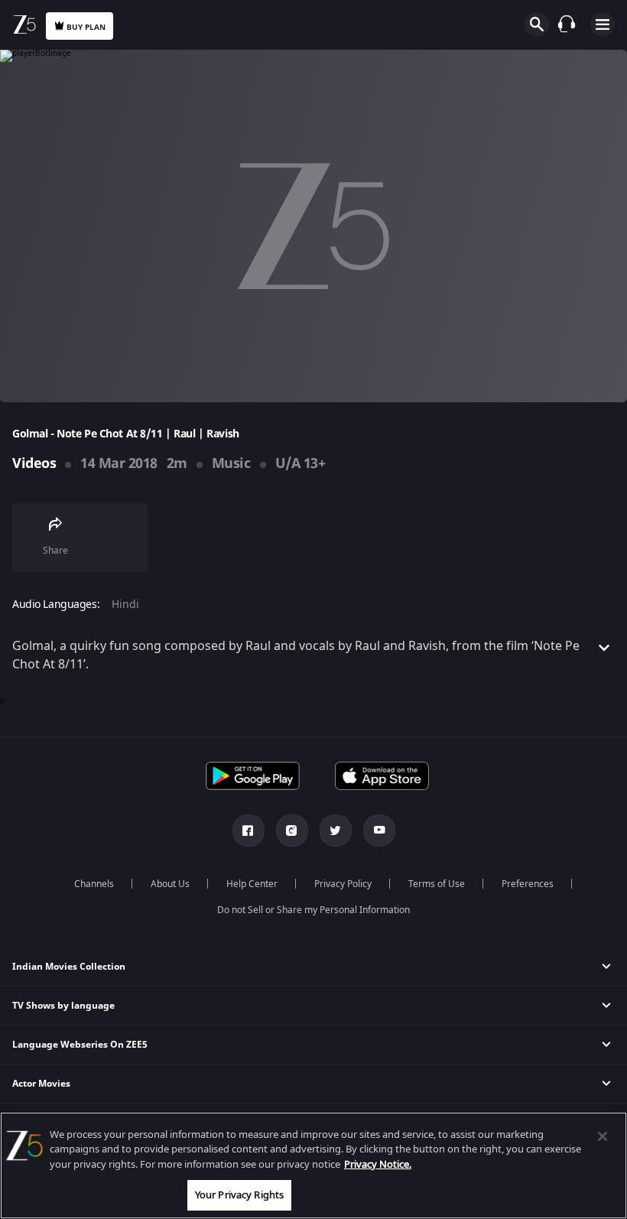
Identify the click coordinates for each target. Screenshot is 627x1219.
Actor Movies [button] (41, 1084)
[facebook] (248, 830)
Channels (94, 884)
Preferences (528, 884)
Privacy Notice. (377, 1164)
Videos (34, 463)
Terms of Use (436, 884)
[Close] (602, 1136)
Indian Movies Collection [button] (68, 967)
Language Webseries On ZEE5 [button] (80, 1045)
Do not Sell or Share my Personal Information (313, 910)
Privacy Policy (343, 884)
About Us (170, 884)
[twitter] (336, 830)
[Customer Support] (566, 23)
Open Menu (602, 24)
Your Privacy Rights (239, 1195)
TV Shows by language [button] (63, 1006)
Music (231, 463)
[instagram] (292, 830)
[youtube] (379, 830)
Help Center (252, 884)
